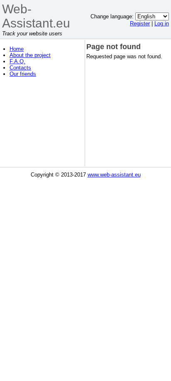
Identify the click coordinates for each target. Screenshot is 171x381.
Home (17, 49)
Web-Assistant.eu (36, 16)
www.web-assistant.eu (114, 175)
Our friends (23, 74)
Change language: (112, 16)
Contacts (20, 68)
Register (140, 23)
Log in (161, 23)
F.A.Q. (17, 61)
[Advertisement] (42, 124)
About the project (30, 55)
